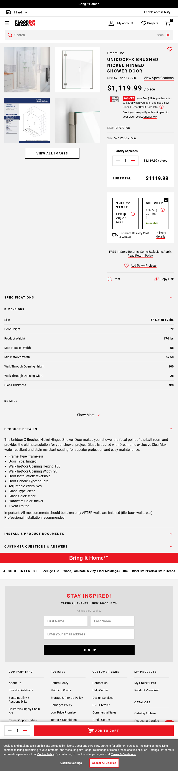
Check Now (150, 116)
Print (117, 279)
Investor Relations (21, 690)
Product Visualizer (146, 690)
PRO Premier (101, 705)
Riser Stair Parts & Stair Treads (153, 571)
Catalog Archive (145, 713)
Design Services (102, 697)
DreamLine (115, 53)
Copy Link (167, 279)
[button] (5, 23)
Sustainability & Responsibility (19, 699)
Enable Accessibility (157, 12)
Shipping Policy (61, 690)
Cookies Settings (71, 762)
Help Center (100, 690)
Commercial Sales (104, 712)
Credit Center (101, 720)
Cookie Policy (45, 754)
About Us (15, 683)
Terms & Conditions (64, 720)
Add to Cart (107, 730)
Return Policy (59, 683)
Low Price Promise (63, 712)
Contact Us (99, 683)
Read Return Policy (140, 255)
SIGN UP (89, 650)
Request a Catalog (146, 720)
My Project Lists (145, 683)
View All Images (52, 153)
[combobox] (89, 35)
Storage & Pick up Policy (67, 697)
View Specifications (159, 78)
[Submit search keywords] (10, 35)
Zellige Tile (51, 571)
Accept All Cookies (104, 762)
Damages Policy (61, 705)
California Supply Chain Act (24, 711)
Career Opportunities (23, 720)
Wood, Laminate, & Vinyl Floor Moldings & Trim (95, 571)
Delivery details (161, 234)
